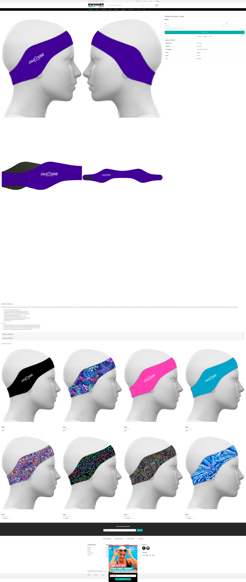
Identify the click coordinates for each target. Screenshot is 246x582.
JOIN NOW (123, 579)
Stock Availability (8, 338)
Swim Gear (131, 9)
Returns (151, 1)
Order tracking (90, 552)
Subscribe (139, 530)
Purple (198, 55)
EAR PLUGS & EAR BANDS (102, 11)
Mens (116, 9)
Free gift (140, 538)
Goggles (123, 9)
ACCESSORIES (94, 11)
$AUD (156, 1)
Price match (130, 538)
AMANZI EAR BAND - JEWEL (115, 11)
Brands (90, 9)
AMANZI (108, 11)
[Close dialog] (136, 546)
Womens (104, 9)
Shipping (145, 1)
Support (139, 1)
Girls (97, 9)
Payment (89, 551)
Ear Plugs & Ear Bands (202, 49)
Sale (144, 9)
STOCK (210, 36)
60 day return (119, 538)
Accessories (199, 46)
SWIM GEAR (89, 11)
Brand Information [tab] (8, 334)
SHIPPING (199, 36)
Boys (110, 9)
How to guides (108, 554)
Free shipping (107, 538)
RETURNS (205, 36)
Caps (138, 9)
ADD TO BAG (204, 32)
